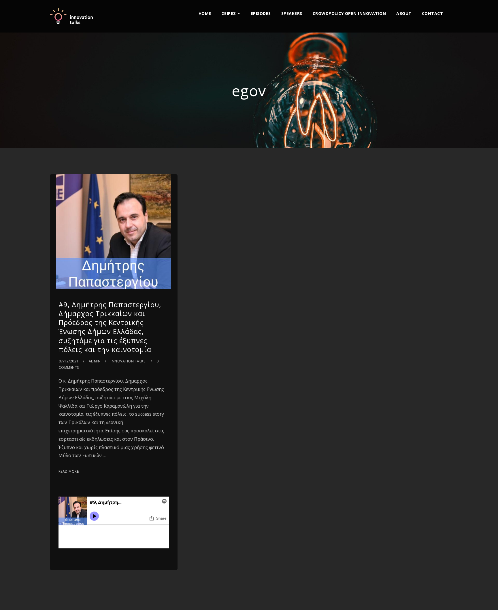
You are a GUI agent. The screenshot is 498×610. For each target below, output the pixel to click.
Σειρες (229, 13)
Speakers (291, 13)
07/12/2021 (69, 361)
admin (95, 361)
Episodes (261, 13)
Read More (69, 471)
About (404, 13)
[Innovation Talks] (71, 16)
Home (205, 13)
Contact (432, 13)
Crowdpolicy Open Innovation (349, 13)
